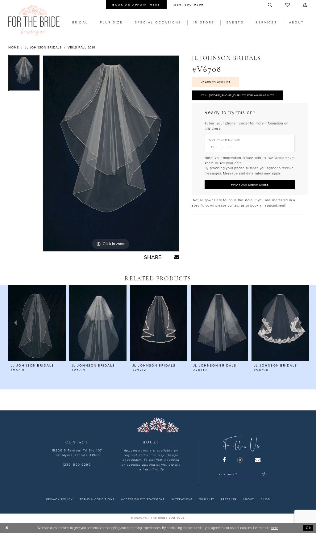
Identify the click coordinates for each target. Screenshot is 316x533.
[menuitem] (136, 4)
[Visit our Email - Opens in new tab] (258, 460)
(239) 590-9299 (77, 465)
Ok (308, 528)
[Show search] (270, 5)
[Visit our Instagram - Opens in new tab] (240, 460)
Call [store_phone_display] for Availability (237, 95)
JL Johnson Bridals (43, 47)
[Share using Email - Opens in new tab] (176, 257)
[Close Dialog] (7, 528)
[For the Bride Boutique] (34, 20)
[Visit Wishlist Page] (288, 5)
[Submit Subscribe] (262, 474)
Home (13, 47)
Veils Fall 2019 (81, 47)
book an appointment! (268, 206)
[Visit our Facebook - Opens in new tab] (224, 460)
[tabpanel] (24, 74)
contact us (236, 206)
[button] (305, 5)
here (274, 528)
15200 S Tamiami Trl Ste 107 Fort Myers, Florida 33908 (77, 453)
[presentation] (37, 323)
